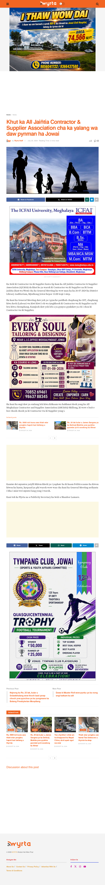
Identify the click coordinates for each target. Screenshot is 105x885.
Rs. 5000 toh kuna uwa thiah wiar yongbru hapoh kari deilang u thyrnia (33, 425)
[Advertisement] (52, 93)
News (15, 115)
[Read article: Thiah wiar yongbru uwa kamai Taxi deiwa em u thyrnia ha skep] (89, 724)
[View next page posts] (55, 438)
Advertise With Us (48, 866)
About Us (10, 866)
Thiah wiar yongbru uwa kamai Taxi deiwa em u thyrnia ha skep (88, 737)
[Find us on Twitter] (75, 866)
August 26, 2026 (26, 430)
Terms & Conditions (14, 870)
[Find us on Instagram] (80, 866)
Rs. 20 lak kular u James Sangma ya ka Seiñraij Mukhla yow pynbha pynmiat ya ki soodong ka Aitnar (82, 425)
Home (8, 115)
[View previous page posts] (50, 438)
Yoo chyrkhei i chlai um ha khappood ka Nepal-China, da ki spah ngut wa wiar (64, 738)
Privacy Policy (33, 866)
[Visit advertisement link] (52, 39)
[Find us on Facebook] (71, 866)
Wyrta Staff (18, 140)
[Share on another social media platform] (96, 200)
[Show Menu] (7, 4)
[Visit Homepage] (48, 3)
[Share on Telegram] (92, 200)
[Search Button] (97, 4)
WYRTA (14, 852)
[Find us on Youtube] (85, 866)
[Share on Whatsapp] (87, 200)
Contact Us (20, 866)
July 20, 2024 (33, 140)
